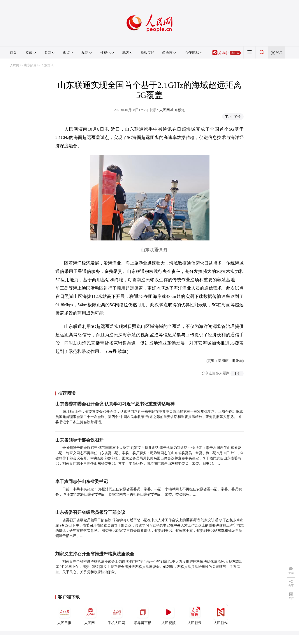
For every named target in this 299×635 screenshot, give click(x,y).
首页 (13, 52)
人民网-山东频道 (172, 110)
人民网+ (90, 623)
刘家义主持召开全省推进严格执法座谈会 (94, 553)
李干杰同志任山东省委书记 (81, 481)
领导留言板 (142, 623)
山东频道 (30, 65)
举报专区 (148, 52)
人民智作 (221, 623)
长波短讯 (47, 65)
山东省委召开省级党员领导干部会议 (90, 512)
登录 (279, 52)
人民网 (14, 65)
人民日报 (64, 623)
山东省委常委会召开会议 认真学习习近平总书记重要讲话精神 (115, 403)
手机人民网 (116, 623)
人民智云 (195, 623)
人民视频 (169, 623)
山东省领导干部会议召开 (79, 440)
